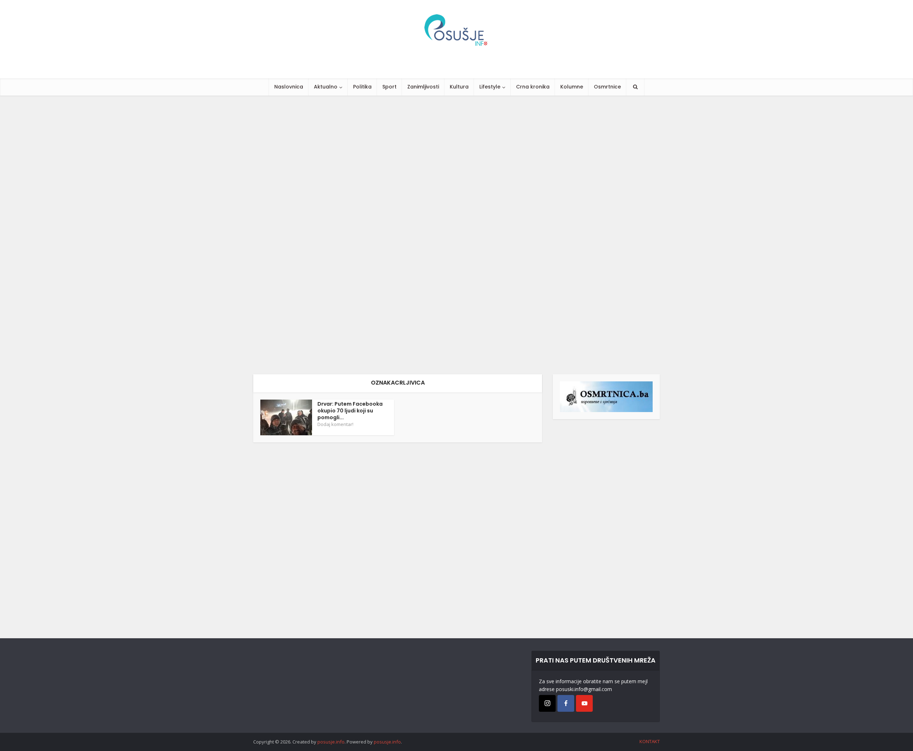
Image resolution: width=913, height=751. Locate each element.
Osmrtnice (607, 86)
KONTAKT (649, 741)
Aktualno (325, 86)
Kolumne (571, 86)
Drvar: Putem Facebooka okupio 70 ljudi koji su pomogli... (350, 410)
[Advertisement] (214, 235)
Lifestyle (489, 86)
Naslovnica (288, 86)
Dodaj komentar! (335, 424)
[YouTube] (584, 703)
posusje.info (331, 742)
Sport (389, 86)
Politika (362, 86)
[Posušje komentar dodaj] (606, 396)
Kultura (459, 86)
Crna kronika (533, 86)
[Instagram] (547, 703)
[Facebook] (565, 703)
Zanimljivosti (423, 86)
